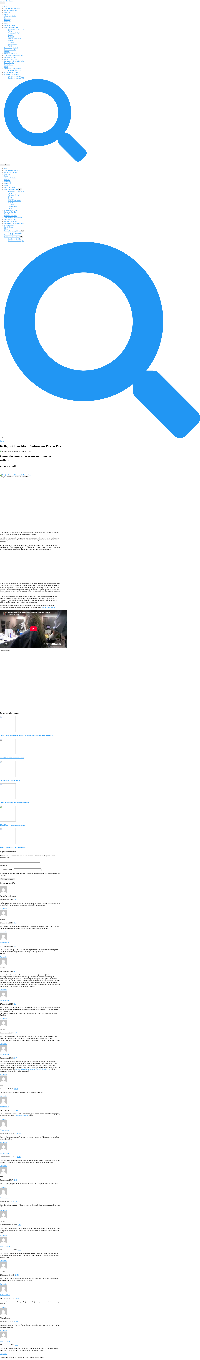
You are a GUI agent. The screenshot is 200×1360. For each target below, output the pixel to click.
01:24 (15, 900)
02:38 (15, 1201)
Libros (6, 67)
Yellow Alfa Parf (13, 33)
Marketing (7, 20)
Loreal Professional (14, 38)
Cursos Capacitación (15, 70)
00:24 (16, 1089)
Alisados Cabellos (10, 16)
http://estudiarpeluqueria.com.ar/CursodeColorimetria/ (32, 1069)
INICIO (6, 7)
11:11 (16, 1345)
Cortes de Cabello (10, 25)
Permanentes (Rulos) (11, 48)
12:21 (15, 946)
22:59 (16, 1321)
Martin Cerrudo (5, 1198)
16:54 (17, 1298)
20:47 (15, 1058)
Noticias (7, 12)
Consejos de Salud (10, 57)
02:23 (15, 1180)
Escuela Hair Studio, (21, 1116)
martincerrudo (4, 943)
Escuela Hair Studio (6, 1)
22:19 (16, 1110)
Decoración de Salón (11, 59)
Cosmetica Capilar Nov (16, 29)
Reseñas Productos (10, 53)
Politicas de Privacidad (11, 74)
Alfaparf (11, 42)
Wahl (10, 46)
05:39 (19, 1133)
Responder (3, 908)
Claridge (11, 37)
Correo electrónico (6, 869)
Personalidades (9, 63)
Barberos (7, 18)
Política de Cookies (14, 76)
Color (6, 14)
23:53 (15, 923)
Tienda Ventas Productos (12, 8)
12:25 (15, 1004)
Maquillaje (7, 22)
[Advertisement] (30, 501)
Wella (10, 31)
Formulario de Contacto (12, 72)
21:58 (19, 1250)
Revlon (10, 40)
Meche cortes (4, 1130)
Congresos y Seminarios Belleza (14, 61)
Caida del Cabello (10, 50)
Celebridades (8, 65)
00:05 (15, 971)
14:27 (15, 1033)
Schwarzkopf (12, 44)
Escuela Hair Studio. (49, 607)
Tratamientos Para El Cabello (13, 55)
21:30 (19, 1225)
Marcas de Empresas (11, 27)
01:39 (19, 1157)
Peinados (7, 52)
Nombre (3, 865)
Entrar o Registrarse (10, 10)
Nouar (10, 35)
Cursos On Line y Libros (12, 69)
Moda (6, 23)
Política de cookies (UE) (16, 78)
